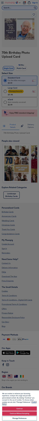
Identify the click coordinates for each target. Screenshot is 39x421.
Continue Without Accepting (19, 413)
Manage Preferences (19, 418)
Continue (19, 408)
